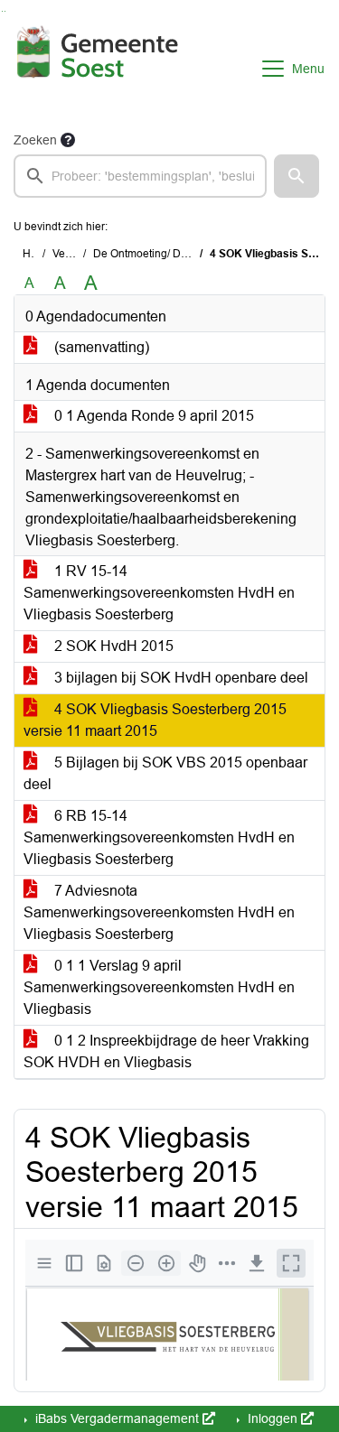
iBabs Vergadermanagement (117, 1418)
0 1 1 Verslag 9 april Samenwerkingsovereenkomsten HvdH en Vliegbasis (159, 987)
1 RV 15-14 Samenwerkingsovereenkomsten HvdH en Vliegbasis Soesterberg (159, 592)
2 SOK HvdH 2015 (112, 646)
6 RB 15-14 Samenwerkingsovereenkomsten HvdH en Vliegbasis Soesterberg (159, 837)
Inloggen (272, 1418)
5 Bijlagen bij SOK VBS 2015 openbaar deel (165, 773)
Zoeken (35, 140)
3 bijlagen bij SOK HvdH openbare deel (179, 677)
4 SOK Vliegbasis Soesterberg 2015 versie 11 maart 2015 (155, 720)
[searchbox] (140, 176)
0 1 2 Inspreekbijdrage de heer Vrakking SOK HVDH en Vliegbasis (166, 1051)
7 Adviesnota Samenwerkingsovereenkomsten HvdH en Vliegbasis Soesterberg (159, 912)
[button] (296, 176)
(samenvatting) (100, 347)
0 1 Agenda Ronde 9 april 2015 (152, 415)
